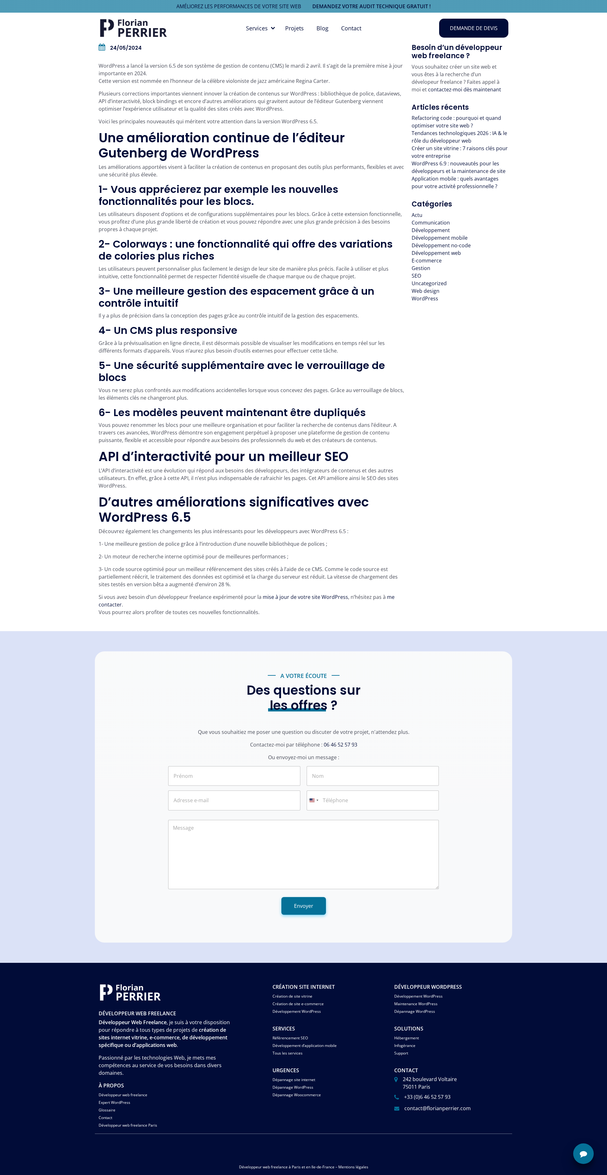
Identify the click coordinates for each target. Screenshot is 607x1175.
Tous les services (288, 1053)
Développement (431, 230)
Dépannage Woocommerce (297, 1095)
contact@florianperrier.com (437, 1108)
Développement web (436, 252)
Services (257, 28)
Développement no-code (441, 245)
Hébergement (406, 1038)
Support (401, 1053)
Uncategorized (429, 283)
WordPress (425, 298)
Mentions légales (353, 1167)
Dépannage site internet (294, 1079)
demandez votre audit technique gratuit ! (371, 6)
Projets (294, 28)
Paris (296, 1167)
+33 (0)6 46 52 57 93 (427, 1096)
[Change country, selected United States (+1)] (314, 800)
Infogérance (404, 1045)
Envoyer (303, 905)
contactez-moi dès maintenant (464, 89)
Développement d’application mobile (305, 1045)
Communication (431, 222)
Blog (322, 28)
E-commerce (427, 260)
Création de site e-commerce (298, 1003)
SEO (416, 275)
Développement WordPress (297, 1011)
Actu (417, 215)
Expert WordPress (114, 1102)
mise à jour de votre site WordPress (305, 597)
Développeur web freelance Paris (128, 1125)
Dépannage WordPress (414, 1011)
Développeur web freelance (123, 1095)
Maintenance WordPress (416, 1003)
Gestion (421, 268)
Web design (425, 290)
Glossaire (107, 1110)
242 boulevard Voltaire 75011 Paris (430, 1083)
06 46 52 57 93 (340, 744)
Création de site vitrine (292, 996)
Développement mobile (440, 237)
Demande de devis (474, 28)
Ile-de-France (322, 1167)
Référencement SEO (290, 1038)
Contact (351, 28)
